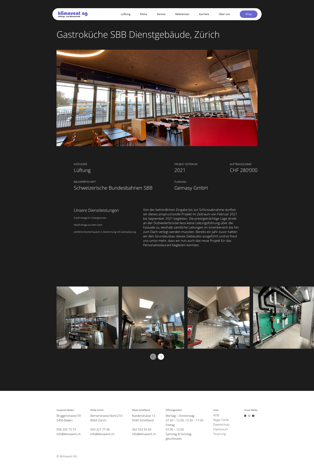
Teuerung (219, 434)
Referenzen (182, 14)
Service (161, 14)
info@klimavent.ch (69, 434)
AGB (216, 415)
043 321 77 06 (100, 429)
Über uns (224, 14)
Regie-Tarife (221, 420)
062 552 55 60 (141, 429)
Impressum (220, 429)
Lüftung (125, 14)
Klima (143, 14)
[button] (153, 357)
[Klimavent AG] (73, 14)
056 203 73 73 (66, 429)
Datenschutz (221, 424)
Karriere (204, 14)
